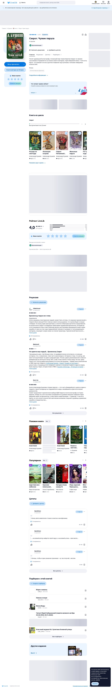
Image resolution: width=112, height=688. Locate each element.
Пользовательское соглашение (80, 686)
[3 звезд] (15, 79)
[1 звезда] (8, 79)
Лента (23, 2)
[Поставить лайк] (30, 339)
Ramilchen (37, 511)
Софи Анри (73, 489)
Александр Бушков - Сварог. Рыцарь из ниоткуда (62, 363)
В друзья (81, 309)
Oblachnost (36, 308)
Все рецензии (57, 413)
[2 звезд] (11, 79)
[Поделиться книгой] (85, 34)
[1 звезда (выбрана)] (30, 34)
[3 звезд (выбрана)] (33, 34)
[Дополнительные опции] (24, 64)
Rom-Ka (35, 380)
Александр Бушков (35, 156)
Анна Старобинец (48, 489)
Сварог (31, 120)
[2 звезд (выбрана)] (32, 34)
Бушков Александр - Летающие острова (70, 367)
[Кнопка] (82, 124)
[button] (15, 46)
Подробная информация (37, 75)
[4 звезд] (18, 79)
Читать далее (33, 333)
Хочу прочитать (13, 64)
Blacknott (36, 344)
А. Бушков (32, 41)
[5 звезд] (21, 79)
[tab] (32, 55)
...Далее (98, 680)
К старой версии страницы (100, 8)
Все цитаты (57, 571)
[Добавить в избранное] (82, 34)
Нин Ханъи (59, 489)
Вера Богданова (34, 489)
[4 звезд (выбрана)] (35, 34)
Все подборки (57, 636)
